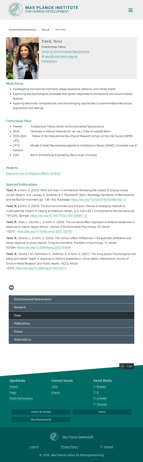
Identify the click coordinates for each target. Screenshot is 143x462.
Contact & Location (41, 411)
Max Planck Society (41, 419)
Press (13, 392)
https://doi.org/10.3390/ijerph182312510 (41, 268)
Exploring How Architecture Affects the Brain (33, 173)
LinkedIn (102, 398)
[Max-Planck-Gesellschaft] (56, 437)
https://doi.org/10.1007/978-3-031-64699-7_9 (58, 215)
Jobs (54, 386)
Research (20, 307)
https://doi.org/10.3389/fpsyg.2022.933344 (44, 247)
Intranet (108, 447)
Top (129, 366)
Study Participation (21, 398)
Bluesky (101, 386)
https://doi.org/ (80, 199)
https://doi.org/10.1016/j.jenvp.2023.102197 (44, 231)
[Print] (11, 287)
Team (17, 315)
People (14, 386)
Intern (102, 411)
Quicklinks (17, 380)
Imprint (34, 447)
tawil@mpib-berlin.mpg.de (61, 56)
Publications (49, 61)
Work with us (22, 339)
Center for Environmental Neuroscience (65, 51)
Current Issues (62, 380)
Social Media (102, 380)
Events (18, 331)
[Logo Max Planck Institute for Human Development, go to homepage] (65, 9)
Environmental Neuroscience (33, 299)
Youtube (102, 404)
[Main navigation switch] (130, 10)
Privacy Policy (69, 447)
